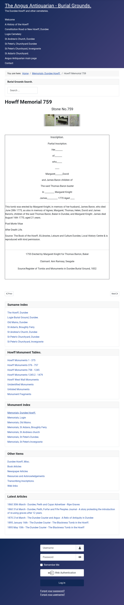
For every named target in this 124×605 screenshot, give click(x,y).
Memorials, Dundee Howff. (21, 412)
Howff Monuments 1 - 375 (21, 360)
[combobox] (22, 90)
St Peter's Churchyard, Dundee (23, 336)
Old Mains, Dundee (17, 322)
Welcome (10, 19)
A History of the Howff (17, 24)
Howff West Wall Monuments (23, 379)
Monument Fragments (19, 394)
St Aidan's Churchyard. (17, 53)
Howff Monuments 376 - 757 (22, 365)
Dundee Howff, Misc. (18, 461)
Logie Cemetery (13, 34)
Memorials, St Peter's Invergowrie (24, 441)
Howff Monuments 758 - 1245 (23, 370)
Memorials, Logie (16, 417)
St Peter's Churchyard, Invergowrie (23, 48)
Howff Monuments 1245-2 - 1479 (25, 374)
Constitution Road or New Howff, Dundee (27, 29)
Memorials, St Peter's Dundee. (23, 437)
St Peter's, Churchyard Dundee (21, 43)
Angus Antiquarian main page (21, 58)
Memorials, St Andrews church (23, 432)
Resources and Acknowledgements (26, 476)
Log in (62, 582)
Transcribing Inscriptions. (20, 481)
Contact (9, 63)
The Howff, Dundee (17, 312)
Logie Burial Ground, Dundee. (22, 317)
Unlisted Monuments (18, 389)
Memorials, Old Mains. (19, 422)
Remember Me (51, 564)
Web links (12, 485)
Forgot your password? (52, 591)
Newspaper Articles (17, 471)
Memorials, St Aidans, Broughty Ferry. (27, 427)
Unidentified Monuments (20, 384)
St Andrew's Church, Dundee (20, 39)
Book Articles (14, 466)
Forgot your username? (52, 594)
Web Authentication (65, 572)
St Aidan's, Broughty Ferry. (21, 327)
